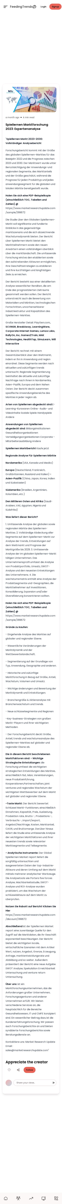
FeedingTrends (21, 7)
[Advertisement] (31, 48)
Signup (55, 6)
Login (43, 6)
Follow (29, 1069)
